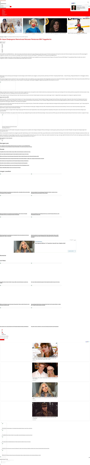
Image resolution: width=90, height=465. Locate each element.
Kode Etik (3, 462)
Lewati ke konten (3, 0)
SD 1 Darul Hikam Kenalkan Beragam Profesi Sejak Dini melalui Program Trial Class (16, 441)
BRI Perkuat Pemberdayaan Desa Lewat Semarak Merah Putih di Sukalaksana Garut (14, 165)
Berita (1, 42)
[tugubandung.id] (3, 3)
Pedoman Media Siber (6, 460)
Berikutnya (4, 334)
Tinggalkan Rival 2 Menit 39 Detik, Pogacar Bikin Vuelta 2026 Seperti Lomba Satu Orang (15, 151)
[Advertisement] (45, 67)
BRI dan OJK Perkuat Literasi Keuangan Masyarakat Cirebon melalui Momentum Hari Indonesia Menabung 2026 (19, 156)
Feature (3, 42)
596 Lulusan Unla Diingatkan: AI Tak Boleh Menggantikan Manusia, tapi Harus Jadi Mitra (17, 428)
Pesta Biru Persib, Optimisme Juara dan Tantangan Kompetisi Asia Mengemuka (44, 326)
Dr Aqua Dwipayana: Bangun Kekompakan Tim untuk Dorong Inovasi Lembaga (16, 146)
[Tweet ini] (2, 45)
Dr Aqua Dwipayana (9, 138)
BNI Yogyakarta (2, 138)
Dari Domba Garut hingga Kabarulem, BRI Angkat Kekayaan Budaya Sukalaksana (14, 160)
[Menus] (0, 1)
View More (2, 339)
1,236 (3, 333)
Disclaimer (4, 461)
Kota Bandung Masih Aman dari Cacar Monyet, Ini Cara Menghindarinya (15, 145)
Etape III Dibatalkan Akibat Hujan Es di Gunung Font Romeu (10, 167)
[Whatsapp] (2, 47)
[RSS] (2, 140)
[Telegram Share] (2, 46)
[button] (10, 6)
